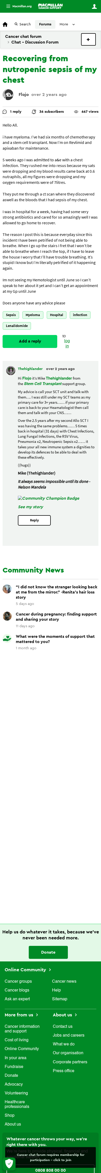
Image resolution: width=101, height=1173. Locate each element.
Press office (63, 1071)
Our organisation (68, 1053)
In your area (15, 1058)
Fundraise (14, 1067)
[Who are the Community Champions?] (48, 498)
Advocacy (14, 1085)
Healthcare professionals (17, 1104)
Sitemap (59, 999)
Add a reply (30, 341)
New (88, 39)
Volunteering (16, 1093)
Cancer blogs (17, 990)
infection (80, 315)
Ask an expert (17, 999)
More (17, 6)
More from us (19, 1015)
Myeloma (33, 315)
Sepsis (11, 315)
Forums (45, 24)
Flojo (24, 94)
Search (25, 24)
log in (67, 343)
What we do (64, 1044)
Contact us (63, 1027)
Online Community (26, 969)
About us (13, 1124)
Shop (10, 1116)
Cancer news (64, 982)
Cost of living (16, 1040)
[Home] (50, 6)
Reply (34, 520)
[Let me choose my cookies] (9, 1163)
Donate (48, 952)
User (94, 6)
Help (56, 990)
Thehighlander (31, 369)
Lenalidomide (17, 325)
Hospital (56, 315)
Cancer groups (18, 982)
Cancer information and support (22, 1029)
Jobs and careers (68, 1036)
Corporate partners (70, 1062)
